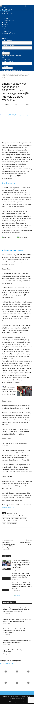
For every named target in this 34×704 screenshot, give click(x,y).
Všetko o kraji (6, 696)
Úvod (3, 74)
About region (14, 696)
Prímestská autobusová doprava (16, 520)
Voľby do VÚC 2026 (9, 33)
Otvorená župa (8, 14)
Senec (4, 523)
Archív (7, 11)
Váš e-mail (5, 66)
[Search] (31, 2)
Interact (6, 24)
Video (5, 29)
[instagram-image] (5, 671)
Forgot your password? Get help (11, 55)
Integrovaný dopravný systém (10, 515)
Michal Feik (5, 104)
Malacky (21, 515)
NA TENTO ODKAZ (8, 507)
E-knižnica (7, 16)
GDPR (3, 57)
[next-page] (3, 593)
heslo (3, 51)
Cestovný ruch (5, 590)
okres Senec (23, 518)
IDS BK (15, 513)
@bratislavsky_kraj (7, 663)
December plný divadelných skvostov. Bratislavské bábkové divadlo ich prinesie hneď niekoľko (8, 546)
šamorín (28, 520)
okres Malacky (6, 518)
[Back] (2, 37)
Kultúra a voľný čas (5, 578)
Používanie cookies (15, 698)
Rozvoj (6, 22)
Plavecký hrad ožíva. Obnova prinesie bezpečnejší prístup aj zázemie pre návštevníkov (21, 575)
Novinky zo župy (11, 80)
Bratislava (9, 513)
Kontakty (6, 31)
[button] (3, 2)
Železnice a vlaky (11, 523)
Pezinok (4, 520)
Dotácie (6, 18)
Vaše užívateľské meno (8, 45)
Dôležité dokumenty (25, 696)
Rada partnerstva (9, 20)
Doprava (8, 74)
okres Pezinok (15, 518)
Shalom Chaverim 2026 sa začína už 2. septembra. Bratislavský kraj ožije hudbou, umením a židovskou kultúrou (17, 630)
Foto (5, 27)
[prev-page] (2, 593)
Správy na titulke (19, 80)
